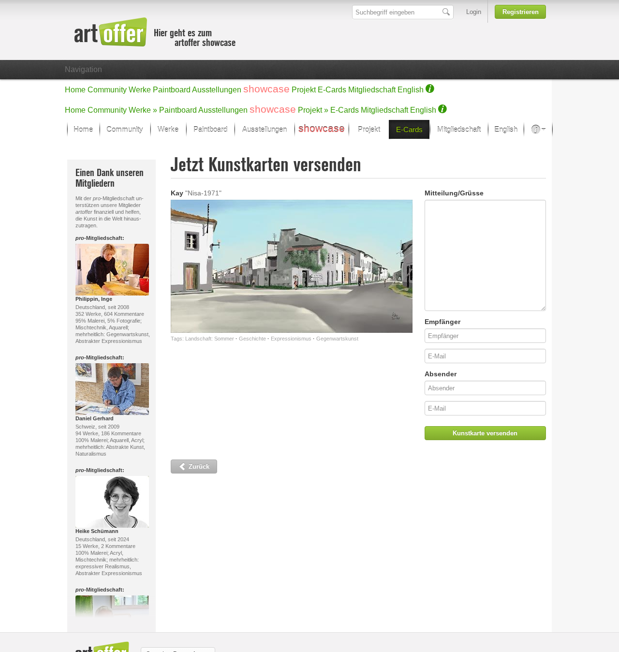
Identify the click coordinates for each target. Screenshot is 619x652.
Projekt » (313, 110)
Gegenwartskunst (337, 338)
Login (473, 11)
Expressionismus (291, 338)
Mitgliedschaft (372, 90)
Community (107, 90)
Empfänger (442, 322)
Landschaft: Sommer (209, 338)
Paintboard (172, 90)
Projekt (304, 90)
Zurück (198, 466)
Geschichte (252, 338)
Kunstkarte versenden (485, 433)
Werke (140, 90)
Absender (441, 374)
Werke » (143, 110)
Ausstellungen (216, 90)
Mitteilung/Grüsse (454, 193)
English (411, 90)
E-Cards (332, 90)
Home (75, 90)
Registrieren (520, 11)
